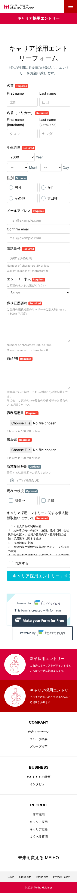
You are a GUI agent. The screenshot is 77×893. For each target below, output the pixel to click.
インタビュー (39, 784)
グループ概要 (38, 739)
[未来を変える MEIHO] (19, 6)
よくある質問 (39, 836)
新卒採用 (39, 814)
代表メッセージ (38, 731)
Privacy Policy (61, 877)
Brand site (42, 877)
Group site (25, 877)
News (10, 877)
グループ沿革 (38, 746)
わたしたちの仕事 (39, 776)
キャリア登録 (39, 829)
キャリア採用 (39, 821)
